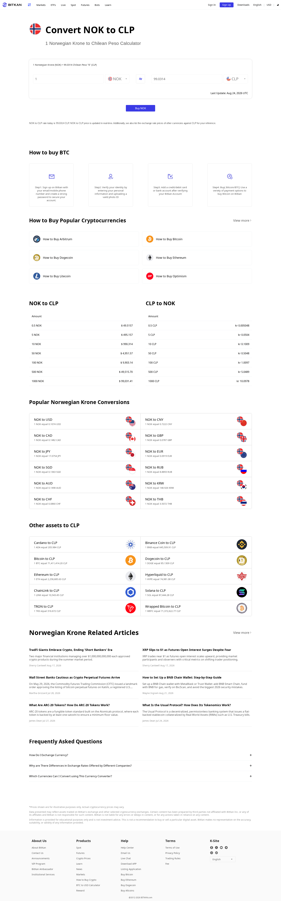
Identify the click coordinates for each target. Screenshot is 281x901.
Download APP (128, 863)
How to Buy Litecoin (57, 276)
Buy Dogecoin (128, 885)
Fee (167, 863)
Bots (97, 5)
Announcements (41, 858)
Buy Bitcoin (127, 874)
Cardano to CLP (45, 543)
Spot (73, 5)
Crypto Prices (83, 858)
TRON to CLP (43, 606)
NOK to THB (154, 499)
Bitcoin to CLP (44, 558)
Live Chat (126, 858)
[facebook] (211, 847)
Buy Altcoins (127, 890)
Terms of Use (172, 847)
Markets (41, 5)
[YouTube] (221, 847)
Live (63, 5)
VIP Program (38, 863)
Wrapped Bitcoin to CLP (163, 606)
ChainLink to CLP (46, 590)
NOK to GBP (154, 435)
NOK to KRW (154, 483)
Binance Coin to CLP (160, 543)
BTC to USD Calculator (88, 885)
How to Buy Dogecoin (58, 258)
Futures (85, 5)
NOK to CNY (154, 419)
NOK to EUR (154, 451)
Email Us (125, 853)
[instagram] (211, 852)
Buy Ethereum (128, 879)
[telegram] (226, 847)
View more (241, 220)
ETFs (53, 5)
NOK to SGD (43, 467)
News (79, 869)
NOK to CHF (43, 499)
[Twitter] (216, 847)
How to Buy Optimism (171, 276)
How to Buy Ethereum (171, 258)
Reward (80, 890)
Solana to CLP (155, 590)
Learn (108, 5)
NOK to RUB (154, 467)
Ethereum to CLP (46, 574)
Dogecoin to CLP (157, 558)
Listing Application (131, 869)
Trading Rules (173, 858)
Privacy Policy (172, 853)
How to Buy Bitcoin (169, 239)
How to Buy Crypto (86, 879)
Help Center (127, 847)
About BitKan (39, 847)
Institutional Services (43, 874)
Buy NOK (140, 108)
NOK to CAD (43, 435)
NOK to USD (43, 419)
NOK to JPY (42, 451)
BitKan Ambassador (42, 869)
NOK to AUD (43, 483)
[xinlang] (216, 852)
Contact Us (37, 853)
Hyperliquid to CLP (159, 574)
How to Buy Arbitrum (57, 239)
